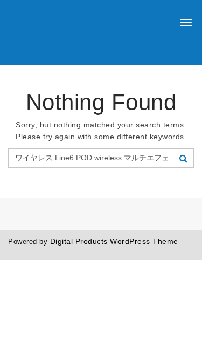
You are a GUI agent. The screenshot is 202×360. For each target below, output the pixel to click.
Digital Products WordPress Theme (114, 241)
